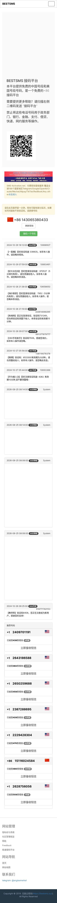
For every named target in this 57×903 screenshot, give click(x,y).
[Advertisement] (28, 46)
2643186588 (22, 658)
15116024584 (25, 761)
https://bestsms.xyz (42, 893)
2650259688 (22, 683)
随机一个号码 (29, 234)
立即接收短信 (28, 647)
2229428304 (22, 735)
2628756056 (22, 786)
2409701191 (22, 632)
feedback (6, 845)
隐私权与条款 (8, 832)
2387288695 (22, 709)
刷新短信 (29, 226)
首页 (4, 863)
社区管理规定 (8, 836)
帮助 (4, 841)
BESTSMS (8, 3)
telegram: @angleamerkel (14, 880)
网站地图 (6, 867)
